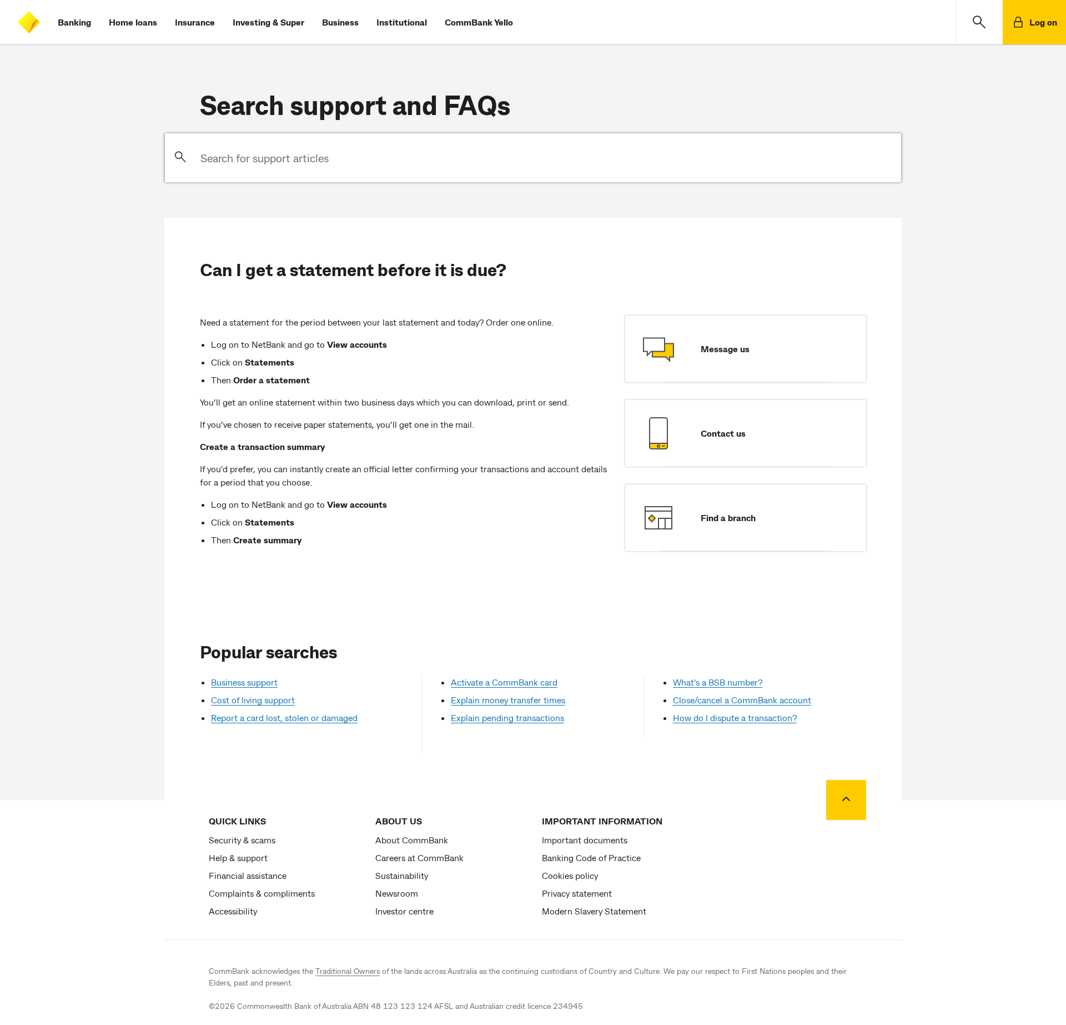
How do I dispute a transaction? (735, 717)
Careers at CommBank (419, 857)
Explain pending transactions (507, 717)
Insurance (195, 22)
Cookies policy (570, 875)
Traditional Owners (347, 971)
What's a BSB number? (717, 682)
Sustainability (401, 875)
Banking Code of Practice (591, 857)
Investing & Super (268, 22)
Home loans (133, 22)
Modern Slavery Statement (594, 911)
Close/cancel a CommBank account (742, 699)
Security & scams (242, 839)
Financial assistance (247, 875)
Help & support (238, 857)
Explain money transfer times (508, 699)
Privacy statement (577, 893)
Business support (244, 682)
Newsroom (396, 893)
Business (340, 22)
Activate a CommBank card (504, 682)
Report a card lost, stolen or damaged (284, 717)
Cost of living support (253, 699)
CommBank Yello (479, 22)
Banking (74, 22)
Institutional (401, 22)
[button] (979, 22)
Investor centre (404, 911)
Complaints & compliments (262, 893)
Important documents (584, 839)
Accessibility (233, 911)
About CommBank (411, 839)
